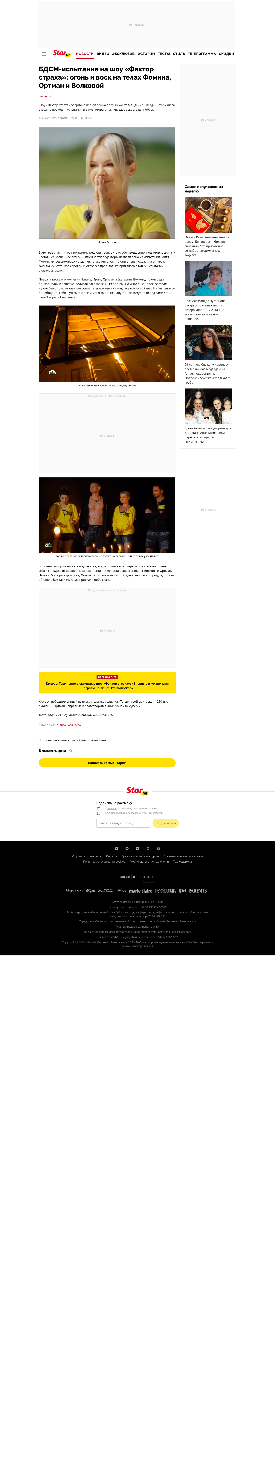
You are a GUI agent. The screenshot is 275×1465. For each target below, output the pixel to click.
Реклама (111, 856)
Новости (85, 54)
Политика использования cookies (104, 861)
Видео (103, 54)
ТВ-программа (202, 54)
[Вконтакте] (137, 848)
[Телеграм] (127, 848)
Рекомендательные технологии (149, 861)
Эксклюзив (123, 54)
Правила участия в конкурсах (140, 856)
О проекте (78, 856)
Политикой (109, 813)
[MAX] (116, 848)
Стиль (179, 54)
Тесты (164, 54)
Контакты (96, 856)
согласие (112, 808)
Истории (146, 54)
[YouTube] (158, 848)
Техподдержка (182, 861)
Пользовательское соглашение (183, 856)
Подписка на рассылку (114, 803)
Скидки (226, 54)
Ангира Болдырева (69, 725)
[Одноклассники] (147, 848)
